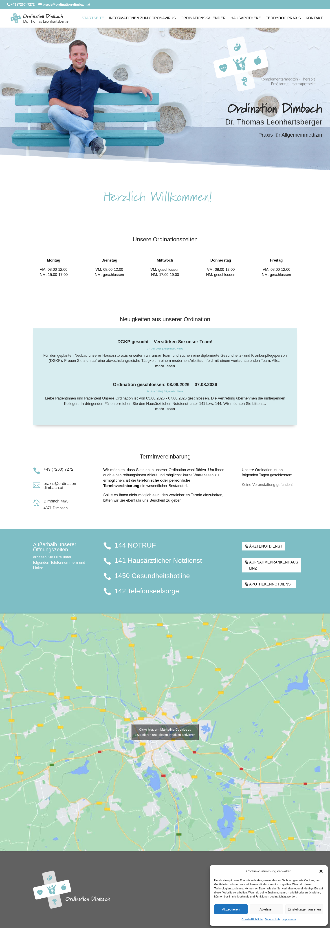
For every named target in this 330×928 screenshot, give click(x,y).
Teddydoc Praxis (283, 18)
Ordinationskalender (203, 18)
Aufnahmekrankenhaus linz (273, 565)
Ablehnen (266, 909)
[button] (321, 871)
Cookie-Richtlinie (252, 919)
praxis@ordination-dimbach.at (60, 485)
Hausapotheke (246, 18)
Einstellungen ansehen (304, 909)
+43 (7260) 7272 (58, 469)
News (180, 348)
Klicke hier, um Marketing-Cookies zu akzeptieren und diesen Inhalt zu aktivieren (165, 732)
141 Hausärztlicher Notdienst (158, 560)
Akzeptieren (231, 909)
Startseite (93, 18)
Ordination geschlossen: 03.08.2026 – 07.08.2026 (165, 384)
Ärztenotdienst (265, 546)
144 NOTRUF (135, 545)
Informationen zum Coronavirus (142, 18)
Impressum (289, 919)
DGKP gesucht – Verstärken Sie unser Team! (165, 341)
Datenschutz (272, 919)
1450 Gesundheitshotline (152, 575)
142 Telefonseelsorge (146, 591)
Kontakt (314, 18)
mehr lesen (165, 366)
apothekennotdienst (271, 584)
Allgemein (169, 348)
